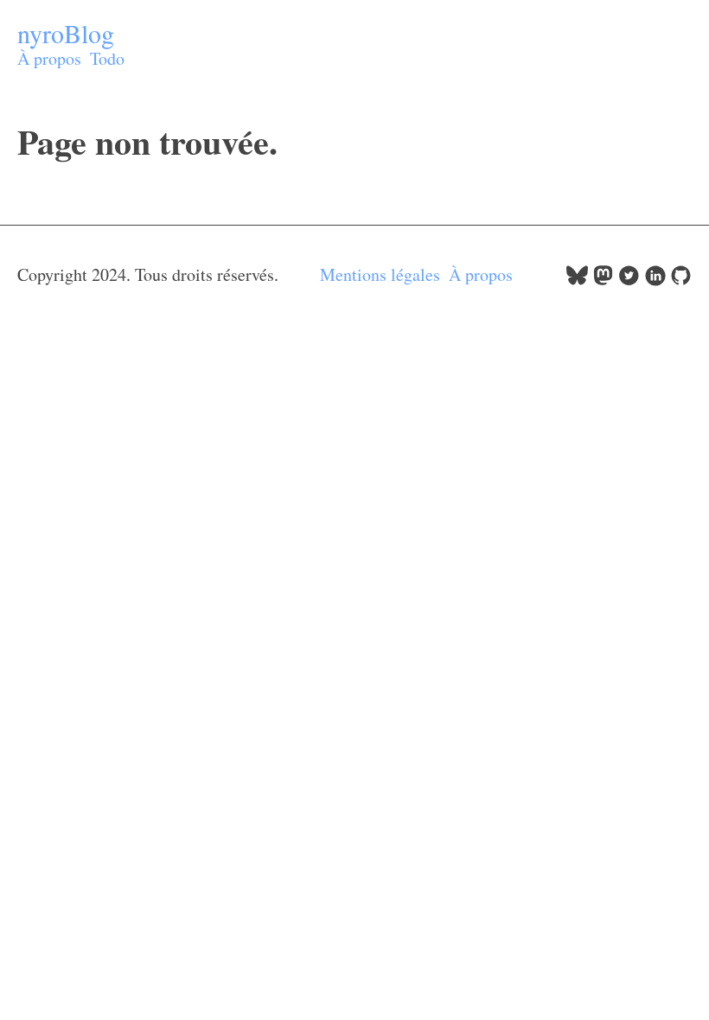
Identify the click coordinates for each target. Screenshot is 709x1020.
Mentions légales (380, 274)
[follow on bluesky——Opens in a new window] (577, 279)
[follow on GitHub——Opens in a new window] (681, 279)
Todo (107, 58)
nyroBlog (65, 33)
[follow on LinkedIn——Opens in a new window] (655, 279)
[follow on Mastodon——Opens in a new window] (603, 279)
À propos (49, 58)
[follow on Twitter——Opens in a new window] (629, 279)
